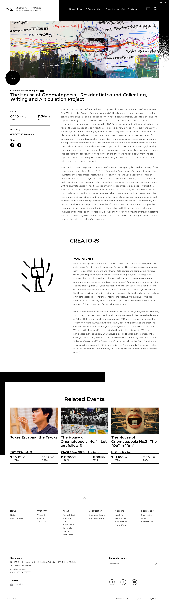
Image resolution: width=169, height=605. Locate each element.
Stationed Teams (97, 518)
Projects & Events (86, 9)
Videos (144, 518)
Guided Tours (121, 525)
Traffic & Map (121, 518)
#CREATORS (16, 134)
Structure (67, 518)
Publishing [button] (132, 9)
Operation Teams (97, 515)
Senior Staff (68, 528)
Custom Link (147, 515)
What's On (41, 511)
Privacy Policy (12, 599)
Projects (40, 518)
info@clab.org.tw (18, 569)
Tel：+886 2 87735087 (20, 565)
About (100, 9)
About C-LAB (69, 515)
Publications (147, 511)
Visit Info (119, 511)
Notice (13, 515)
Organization (112, 9)
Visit (123, 9)
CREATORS (41, 522)
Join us (66, 531)
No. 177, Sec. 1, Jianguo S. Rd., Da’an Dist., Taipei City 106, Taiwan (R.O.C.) (43, 562)
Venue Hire (68, 535)
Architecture (121, 522)
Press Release (16, 518)
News (72, 9)
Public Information (68, 523)
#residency (30, 134)
